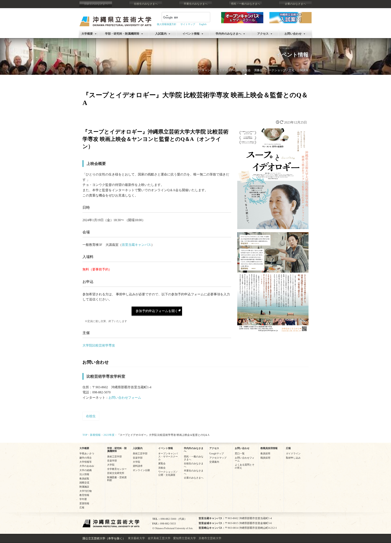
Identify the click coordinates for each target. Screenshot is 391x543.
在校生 (91, 416)
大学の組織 (85, 470)
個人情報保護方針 (166, 24)
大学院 (110, 464)
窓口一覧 (240, 453)
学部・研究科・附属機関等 (122, 33)
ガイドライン (293, 453)
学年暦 (83, 499)
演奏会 (258, 70)
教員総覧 (84, 478)
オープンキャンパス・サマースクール (214, 70)
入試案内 (161, 33)
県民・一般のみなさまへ (245, 3)
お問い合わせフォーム (125, 397)
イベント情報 (191, 33)
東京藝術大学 (136, 538)
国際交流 (84, 482)
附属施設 (84, 486)
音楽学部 (112, 460)
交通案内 (214, 461)
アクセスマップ (217, 457)
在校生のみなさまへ (146, 3)
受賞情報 (84, 503)
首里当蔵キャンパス (136, 244)
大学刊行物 (85, 491)
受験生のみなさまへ (96, 3)
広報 (81, 507)
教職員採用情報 (269, 448)
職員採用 (265, 457)
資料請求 (138, 466)
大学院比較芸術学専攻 (98, 345)
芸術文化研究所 (115, 473)
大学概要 (87, 33)
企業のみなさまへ (295, 3)
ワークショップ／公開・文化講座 (168, 473)
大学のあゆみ (86, 466)
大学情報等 (85, 461)
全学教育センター (117, 469)
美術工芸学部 (114, 456)
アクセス (263, 33)
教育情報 (84, 495)
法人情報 (84, 474)
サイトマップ (187, 24)
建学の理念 (85, 457)
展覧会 (246, 70)
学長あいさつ (86, 453)
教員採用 (265, 453)
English (202, 24)
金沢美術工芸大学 (159, 538)
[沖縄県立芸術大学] (115, 18)
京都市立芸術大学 (210, 538)
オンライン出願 (141, 470)
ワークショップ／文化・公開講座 (287, 70)
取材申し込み (293, 457)
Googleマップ (216, 453)
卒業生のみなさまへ (196, 3)
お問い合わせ (293, 33)
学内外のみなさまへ (228, 33)
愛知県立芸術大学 (184, 538)
